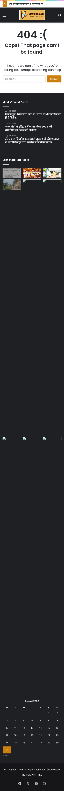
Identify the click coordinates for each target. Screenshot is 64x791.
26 (23, 742)
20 (32, 735)
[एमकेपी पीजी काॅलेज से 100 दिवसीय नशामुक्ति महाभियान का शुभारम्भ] (32, 442)
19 (24, 735)
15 (49, 727)
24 (7, 742)
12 (24, 727)
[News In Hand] (32, 15)
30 (57, 742)
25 (15, 742)
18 (15, 735)
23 (57, 735)
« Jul (5, 755)
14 (40, 727)
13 (32, 727)
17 (7, 735)
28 (40, 742)
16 (57, 727)
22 (48, 735)
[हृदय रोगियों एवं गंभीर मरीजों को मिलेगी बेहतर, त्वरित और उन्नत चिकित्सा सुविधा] (52, 307)
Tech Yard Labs (34, 775)
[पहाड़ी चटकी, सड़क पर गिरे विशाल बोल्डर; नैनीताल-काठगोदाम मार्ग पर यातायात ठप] (12, 184)
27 (32, 742)
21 (40, 735)
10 (7, 727)
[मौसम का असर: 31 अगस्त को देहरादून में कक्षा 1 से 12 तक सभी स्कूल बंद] (12, 173)
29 (48, 742)
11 (15, 727)
